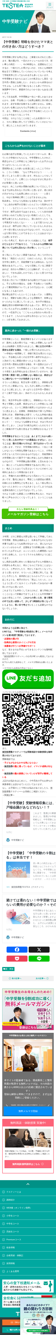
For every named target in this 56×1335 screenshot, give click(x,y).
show (33, 131)
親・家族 (9, 969)
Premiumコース (13, 1239)
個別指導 (8, 656)
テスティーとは (13, 1192)
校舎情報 (10, 1247)
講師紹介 (10, 1200)
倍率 (40, 364)
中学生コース (12, 1223)
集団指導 (8, 766)
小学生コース (12, 1215)
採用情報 (10, 1263)
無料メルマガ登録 (28, 1111)
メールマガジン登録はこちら (28, 512)
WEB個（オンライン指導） (19, 1208)
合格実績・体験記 (14, 1255)
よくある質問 (12, 1271)
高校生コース (12, 1231)
